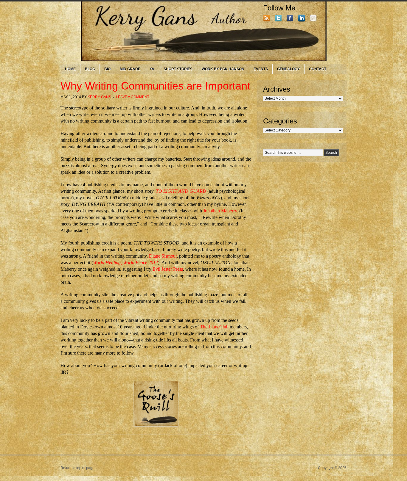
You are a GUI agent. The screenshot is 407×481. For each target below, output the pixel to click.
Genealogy (288, 69)
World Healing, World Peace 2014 (125, 262)
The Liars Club (214, 326)
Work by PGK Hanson (223, 69)
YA (152, 69)
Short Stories (178, 69)
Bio (107, 69)
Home (70, 69)
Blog (90, 69)
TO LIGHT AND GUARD (181, 191)
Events (261, 69)
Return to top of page (77, 468)
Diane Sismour (163, 255)
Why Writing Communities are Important (155, 86)
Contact (317, 69)
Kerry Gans (99, 97)
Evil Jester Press (168, 269)
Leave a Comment (132, 97)
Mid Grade (130, 69)
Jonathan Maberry (220, 210)
